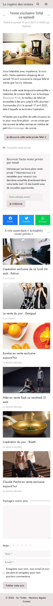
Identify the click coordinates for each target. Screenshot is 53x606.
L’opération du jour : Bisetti (19, 442)
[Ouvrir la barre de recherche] (38, 4)
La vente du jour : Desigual (19, 313)
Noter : (6, 545)
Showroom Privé (11, 98)
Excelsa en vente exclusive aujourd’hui (19, 355)
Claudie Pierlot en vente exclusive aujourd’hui (24, 484)
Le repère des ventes (18, 4)
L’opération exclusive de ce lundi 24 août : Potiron (25, 271)
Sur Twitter (21, 597)
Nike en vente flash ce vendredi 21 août (24, 399)
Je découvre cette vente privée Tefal (25, 137)
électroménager (16, 128)
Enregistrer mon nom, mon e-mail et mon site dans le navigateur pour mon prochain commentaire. (27, 572)
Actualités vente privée (19, 148)
